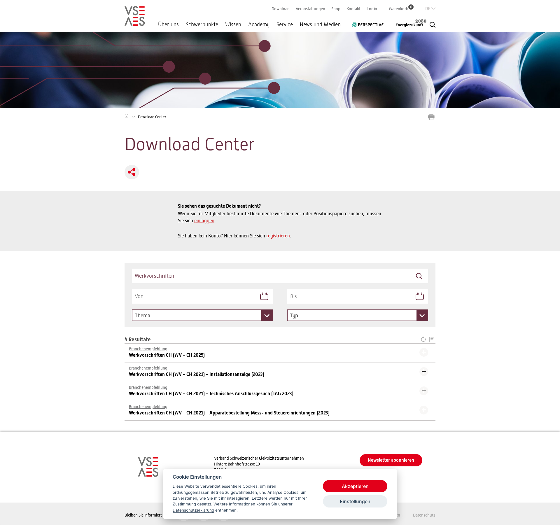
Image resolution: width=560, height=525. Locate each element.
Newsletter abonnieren (391, 460)
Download (281, 8)
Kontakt (353, 8)
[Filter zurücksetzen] (424, 340)
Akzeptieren (355, 486)
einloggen (204, 220)
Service (284, 24)
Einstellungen (355, 501)
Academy (259, 24)
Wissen (233, 24)
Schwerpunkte (202, 24)
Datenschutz (424, 515)
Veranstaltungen (310, 8)
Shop (335, 8)
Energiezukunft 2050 (407, 23)
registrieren (278, 236)
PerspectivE (369, 22)
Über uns (168, 24)
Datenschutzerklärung (193, 510)
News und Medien (320, 24)
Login (372, 9)
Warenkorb (400, 8)
